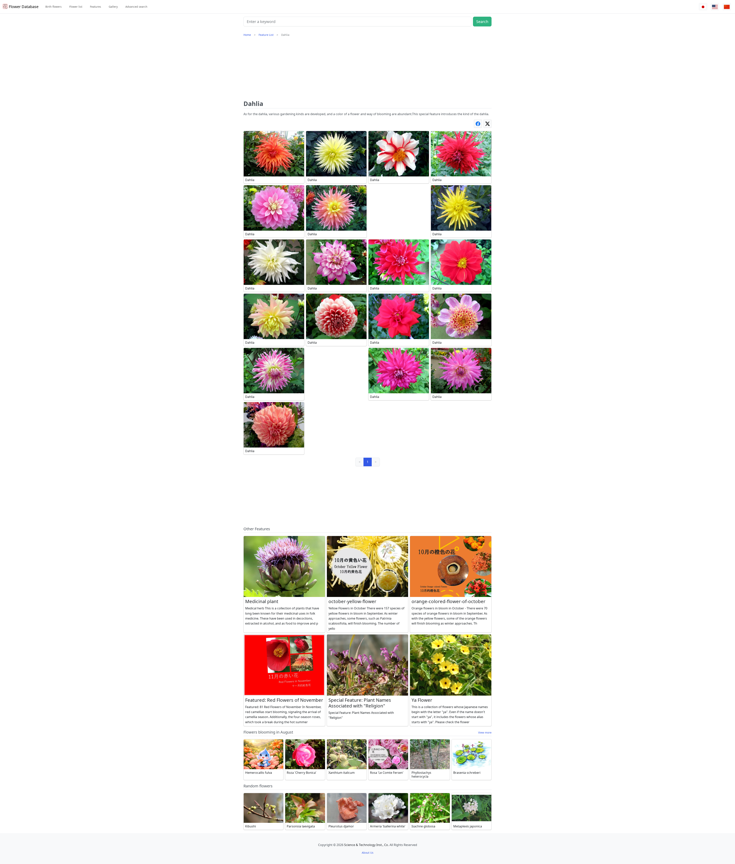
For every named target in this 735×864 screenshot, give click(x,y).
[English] (714, 7)
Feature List (266, 35)
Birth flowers (53, 6)
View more (485, 732)
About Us (367, 852)
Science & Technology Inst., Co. (366, 845)
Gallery (113, 6)
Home (247, 35)
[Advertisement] (368, 70)
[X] (487, 124)
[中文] (726, 7)
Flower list (75, 6)
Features (95, 6)
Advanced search (136, 6)
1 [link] (367, 462)
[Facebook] (478, 124)
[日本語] (703, 7)
